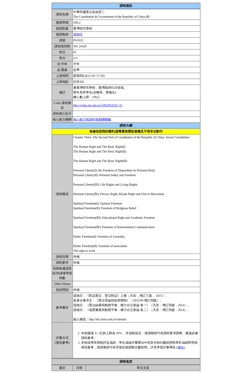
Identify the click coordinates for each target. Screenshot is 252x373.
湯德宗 (78, 34)
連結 (180, 347)
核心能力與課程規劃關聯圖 (92, 119)
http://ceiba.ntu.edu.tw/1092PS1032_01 (97, 105)
